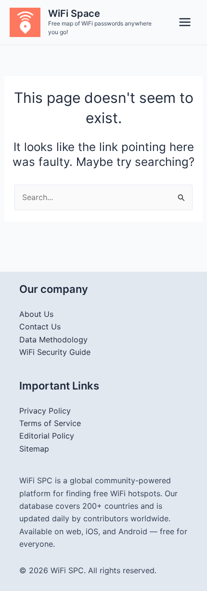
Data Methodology (53, 339)
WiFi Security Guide (55, 352)
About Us (36, 314)
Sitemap (34, 448)
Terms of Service (50, 423)
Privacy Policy (45, 410)
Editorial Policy (46, 435)
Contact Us (40, 326)
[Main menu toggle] (184, 22)
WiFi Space (74, 13)
